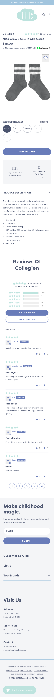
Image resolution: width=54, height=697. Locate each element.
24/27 (27, 129)
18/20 (7, 129)
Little (19, 678)
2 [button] (19, 486)
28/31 (37, 129)
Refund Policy (40, 666)
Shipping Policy (26, 666)
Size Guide (44, 122)
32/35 (7, 137)
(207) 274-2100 (9, 646)
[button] (44, 15)
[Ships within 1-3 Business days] (15, 172)
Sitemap (40, 674)
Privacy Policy (26, 670)
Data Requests (17, 674)
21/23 (17, 129)
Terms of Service (41, 670)
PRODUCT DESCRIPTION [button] (17, 192)
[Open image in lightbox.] (27, 82)
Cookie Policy (29, 674)
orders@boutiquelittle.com (14, 650)
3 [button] (27, 486)
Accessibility (13, 666)
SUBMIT (27, 540)
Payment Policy (12, 670)
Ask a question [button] (26, 320)
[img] (12, 337)
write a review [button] (27, 313)
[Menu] (6, 15)
